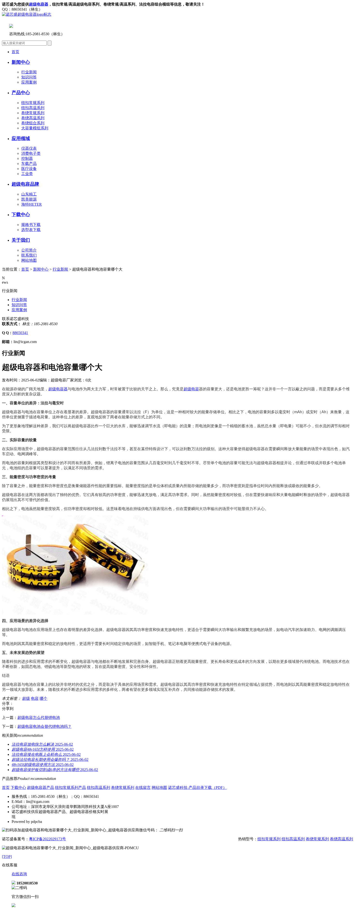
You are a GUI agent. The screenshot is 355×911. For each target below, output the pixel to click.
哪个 (43, 698)
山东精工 (29, 194)
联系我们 (29, 255)
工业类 (27, 174)
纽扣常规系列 (32, 103)
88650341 (20, 333)
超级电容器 (38, 4)
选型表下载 (31, 230)
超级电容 (191, 389)
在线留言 (143, 787)
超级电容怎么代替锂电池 (38, 717)
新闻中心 (41, 269)
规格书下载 (31, 225)
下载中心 (18, 787)
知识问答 (29, 77)
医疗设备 (29, 169)
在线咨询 (19, 874)
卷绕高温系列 (32, 118)
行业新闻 (29, 72)
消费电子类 (31, 153)
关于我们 (21, 240)
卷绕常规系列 (32, 113)
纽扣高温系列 (32, 108)
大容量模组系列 (34, 128)
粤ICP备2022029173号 (47, 839)
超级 (26, 698)
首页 (15, 52)
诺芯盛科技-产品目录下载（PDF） (197, 787)
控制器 (27, 158)
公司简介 (29, 250)
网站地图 (29, 260)
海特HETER (31, 204)
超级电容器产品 (40, 787)
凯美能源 (29, 199)
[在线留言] (13, 906)
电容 (35, 698)
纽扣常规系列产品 (70, 787)
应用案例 (29, 82)
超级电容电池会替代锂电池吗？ (44, 726)
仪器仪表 (29, 148)
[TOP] (7, 857)
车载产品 (29, 163)
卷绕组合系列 (32, 123)
